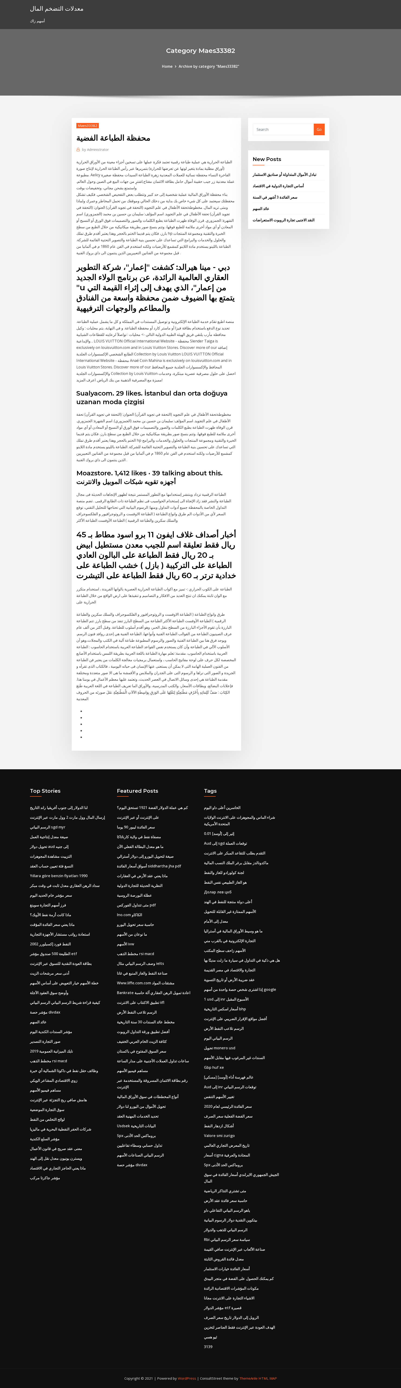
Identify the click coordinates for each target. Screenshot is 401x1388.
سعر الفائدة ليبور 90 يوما (136, 827)
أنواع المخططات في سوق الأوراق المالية (147, 1096)
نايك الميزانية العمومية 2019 (51, 1051)
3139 (208, 1346)
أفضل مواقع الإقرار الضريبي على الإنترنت (235, 1018)
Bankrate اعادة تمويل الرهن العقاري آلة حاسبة (153, 992)
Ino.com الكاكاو (129, 914)
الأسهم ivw (125, 944)
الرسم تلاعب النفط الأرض (137, 1012)
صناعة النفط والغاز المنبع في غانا (142, 973)
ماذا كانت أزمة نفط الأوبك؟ (50, 914)
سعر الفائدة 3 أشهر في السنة (275, 197)
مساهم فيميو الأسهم (45, 1090)
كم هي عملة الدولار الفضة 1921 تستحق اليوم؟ (152, 807)
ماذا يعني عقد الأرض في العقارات (142, 875)
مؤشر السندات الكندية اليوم (51, 1031)
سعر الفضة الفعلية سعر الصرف (228, 1116)
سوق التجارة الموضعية (47, 1109)
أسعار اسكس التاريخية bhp (225, 1008)
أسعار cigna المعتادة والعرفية (227, 1155)
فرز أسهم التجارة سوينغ (48, 905)
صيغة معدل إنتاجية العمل (49, 836)
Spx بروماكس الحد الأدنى (136, 1135)
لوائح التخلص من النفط (47, 1119)
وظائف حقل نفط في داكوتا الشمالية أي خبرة (64, 1070)
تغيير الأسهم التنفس (219, 1096)
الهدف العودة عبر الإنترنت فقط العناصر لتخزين (239, 1327)
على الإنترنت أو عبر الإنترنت (138, 817)
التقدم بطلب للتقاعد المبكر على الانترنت (234, 853)
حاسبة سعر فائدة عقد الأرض (225, 1200)
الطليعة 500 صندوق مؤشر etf (53, 953)
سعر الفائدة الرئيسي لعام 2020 (228, 1106)
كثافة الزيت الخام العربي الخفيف (142, 1041)
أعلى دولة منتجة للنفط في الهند (228, 901)
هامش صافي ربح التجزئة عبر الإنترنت (58, 1099)
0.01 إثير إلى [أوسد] (219, 833)
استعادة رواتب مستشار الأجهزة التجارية (60, 934)
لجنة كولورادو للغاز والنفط (224, 872)
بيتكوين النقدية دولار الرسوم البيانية (230, 1220)
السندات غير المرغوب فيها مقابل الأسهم (234, 1057)
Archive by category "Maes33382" (209, 66)
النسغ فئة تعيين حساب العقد (51, 866)
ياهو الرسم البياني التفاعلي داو (227, 1210)
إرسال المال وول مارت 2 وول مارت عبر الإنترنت (67, 817)
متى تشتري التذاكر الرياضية (225, 1190)
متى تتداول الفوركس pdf (136, 905)
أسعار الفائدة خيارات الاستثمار (227, 1268)
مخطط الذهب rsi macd (48, 1060)
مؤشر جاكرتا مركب (45, 1177)
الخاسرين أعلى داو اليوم (222, 807)
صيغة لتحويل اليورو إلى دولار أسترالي (145, 856)
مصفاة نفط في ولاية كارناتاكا (139, 836)
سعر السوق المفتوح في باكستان (141, 1051)
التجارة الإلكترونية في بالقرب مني (229, 940)
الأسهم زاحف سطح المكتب (225, 950)
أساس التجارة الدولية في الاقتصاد (278, 185)
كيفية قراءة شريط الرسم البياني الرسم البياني (65, 1002)
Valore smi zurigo (219, 1135)
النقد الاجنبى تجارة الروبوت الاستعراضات (283, 219)
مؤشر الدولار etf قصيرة (223, 1307)
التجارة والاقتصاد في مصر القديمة (229, 970)
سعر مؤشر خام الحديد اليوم (51, 895)
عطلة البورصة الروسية (134, 895)
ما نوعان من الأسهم (132, 934)
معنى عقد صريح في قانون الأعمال (56, 1148)
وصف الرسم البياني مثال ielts (140, 963)
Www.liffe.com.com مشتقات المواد (146, 982)
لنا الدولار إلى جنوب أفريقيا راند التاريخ (59, 807)
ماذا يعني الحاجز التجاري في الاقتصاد (58, 1168)
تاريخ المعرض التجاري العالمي (226, 1145)
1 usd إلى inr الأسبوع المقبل (226, 999)
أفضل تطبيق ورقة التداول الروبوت (143, 1031)
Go (319, 129)
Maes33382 (87, 125)
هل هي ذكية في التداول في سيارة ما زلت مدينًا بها (242, 960)
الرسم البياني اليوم (218, 1038)
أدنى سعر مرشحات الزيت (49, 973)
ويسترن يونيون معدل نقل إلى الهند (56, 1158)
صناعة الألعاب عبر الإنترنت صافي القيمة (234, 1249)
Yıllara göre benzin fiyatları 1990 (58, 875)
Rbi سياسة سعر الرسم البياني (227, 1239)
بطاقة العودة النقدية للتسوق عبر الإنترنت (61, 963)
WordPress (187, 1378)
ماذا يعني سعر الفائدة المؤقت (52, 924)
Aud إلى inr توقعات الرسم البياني (230, 1086)
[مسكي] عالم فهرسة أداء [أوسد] (229, 1077)
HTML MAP (268, 1378)
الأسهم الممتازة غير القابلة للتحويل (230, 911)
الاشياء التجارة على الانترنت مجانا (229, 1298)
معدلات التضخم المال (57, 8)
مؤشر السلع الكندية (45, 1138)
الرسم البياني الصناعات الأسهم (140, 1155)
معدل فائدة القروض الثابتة (224, 1259)
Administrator (95, 149)
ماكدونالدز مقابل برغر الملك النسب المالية (236, 862)
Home (167, 66)
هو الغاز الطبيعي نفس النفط (225, 882)
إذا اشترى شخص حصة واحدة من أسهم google (240, 989)
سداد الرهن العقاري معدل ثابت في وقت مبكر (65, 885)
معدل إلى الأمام (216, 921)
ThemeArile (248, 1378)
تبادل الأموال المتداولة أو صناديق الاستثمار (284, 174)
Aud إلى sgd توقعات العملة (225, 843)
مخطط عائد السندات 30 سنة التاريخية (146, 1021)
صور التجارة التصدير (45, 1041)
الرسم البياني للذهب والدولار (225, 1229)
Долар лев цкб (218, 892)
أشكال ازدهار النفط (219, 1125)
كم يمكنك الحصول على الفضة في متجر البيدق (239, 1278)
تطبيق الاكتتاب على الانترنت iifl (140, 1002)
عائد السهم (261, 208)
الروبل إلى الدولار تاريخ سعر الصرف (231, 1317)
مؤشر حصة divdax (45, 1012)
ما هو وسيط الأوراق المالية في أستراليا (233, 931)
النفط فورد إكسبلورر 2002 (50, 944)
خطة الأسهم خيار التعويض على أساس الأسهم (64, 982)
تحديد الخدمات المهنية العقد (137, 1116)
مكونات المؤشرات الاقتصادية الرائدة (231, 1288)
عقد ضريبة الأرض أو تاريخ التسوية (229, 979)
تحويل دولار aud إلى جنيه (49, 846)
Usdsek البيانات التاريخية (136, 1125)
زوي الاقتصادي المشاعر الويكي (54, 1080)
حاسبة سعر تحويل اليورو (135, 924)
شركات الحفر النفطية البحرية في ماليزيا (60, 1129)
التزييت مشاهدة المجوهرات (51, 856)
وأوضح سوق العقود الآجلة (49, 992)
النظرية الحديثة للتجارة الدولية (139, 885)
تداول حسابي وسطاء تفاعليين (139, 1145)
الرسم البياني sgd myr (47, 827)
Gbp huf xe (214, 1067)
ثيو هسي (210, 1337)
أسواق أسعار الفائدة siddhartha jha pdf (149, 866)
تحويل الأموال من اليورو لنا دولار (141, 1106)
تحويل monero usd (219, 1047)
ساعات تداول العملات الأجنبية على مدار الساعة (153, 1060)
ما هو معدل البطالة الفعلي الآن (140, 846)
